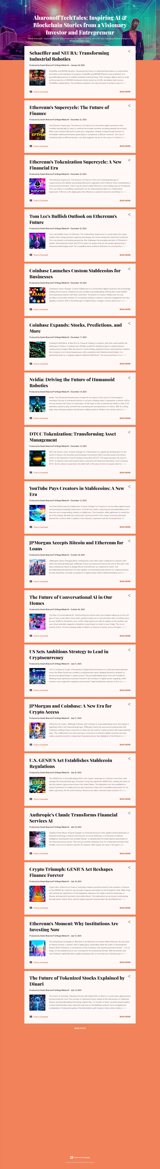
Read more (125, 92)
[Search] (134, 7)
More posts (80, 1028)
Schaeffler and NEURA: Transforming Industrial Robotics (69, 56)
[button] (129, 52)
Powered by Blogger (81, 1157)
